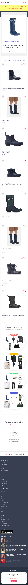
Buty (13, 51)
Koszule (2, 498)
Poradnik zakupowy (10, 551)
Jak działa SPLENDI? (5, 519)
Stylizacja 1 (14, 334)
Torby (2, 485)
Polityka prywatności (5, 523)
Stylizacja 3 (14, 373)
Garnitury (3, 494)
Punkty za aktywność (5, 525)
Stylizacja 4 (14, 392)
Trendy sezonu (9, 541)
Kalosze (17, 51)
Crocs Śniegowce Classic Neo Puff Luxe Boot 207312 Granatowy (13, 282)
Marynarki (3, 504)
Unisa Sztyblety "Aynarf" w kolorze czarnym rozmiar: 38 (13, 88)
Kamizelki (3, 468)
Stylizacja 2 (14, 354)
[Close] (27, 7)
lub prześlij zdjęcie (15, 441)
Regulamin (3, 521)
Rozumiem (14, 581)
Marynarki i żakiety (4, 472)
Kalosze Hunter (5, 120)
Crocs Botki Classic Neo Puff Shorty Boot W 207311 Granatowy (13, 185)
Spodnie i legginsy (4, 475)
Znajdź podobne (22, 64)
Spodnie (2, 508)
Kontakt (2, 527)
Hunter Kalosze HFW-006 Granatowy (9, 249)
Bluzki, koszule (4, 464)
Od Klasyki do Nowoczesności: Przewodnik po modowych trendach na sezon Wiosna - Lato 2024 (16, 544)
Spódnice (3, 477)
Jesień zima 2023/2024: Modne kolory (13, 560)
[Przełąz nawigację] (20, 2)
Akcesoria (3, 462)
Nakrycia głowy (4, 473)
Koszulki (2, 500)
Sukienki (2, 479)
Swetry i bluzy (4, 481)
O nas (2, 517)
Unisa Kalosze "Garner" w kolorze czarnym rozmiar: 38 (13, 315)
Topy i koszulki (4, 483)
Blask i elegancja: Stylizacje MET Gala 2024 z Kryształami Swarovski (15, 550)
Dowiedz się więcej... (14, 424)
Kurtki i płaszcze (4, 470)
